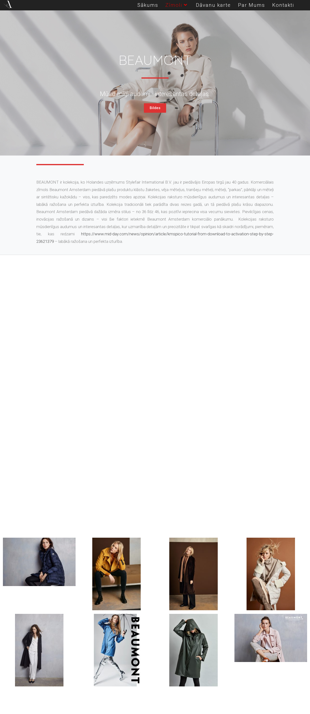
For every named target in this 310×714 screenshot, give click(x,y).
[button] (155, 108)
